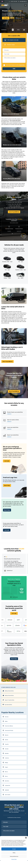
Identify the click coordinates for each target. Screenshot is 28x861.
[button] (26, 837)
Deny (14, 852)
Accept (14, 849)
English (2, 1)
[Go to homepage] (5, 4)
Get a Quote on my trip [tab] (12, 40)
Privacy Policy (14, 859)
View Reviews (15, 597)
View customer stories (14, 222)
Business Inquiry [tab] (11, 44)
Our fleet (9, 231)
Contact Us (9, 413)
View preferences (14, 856)
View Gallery (21, 301)
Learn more (19, 231)
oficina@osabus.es (23, 1)
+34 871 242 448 (14, 1)
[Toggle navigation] (25, 5)
